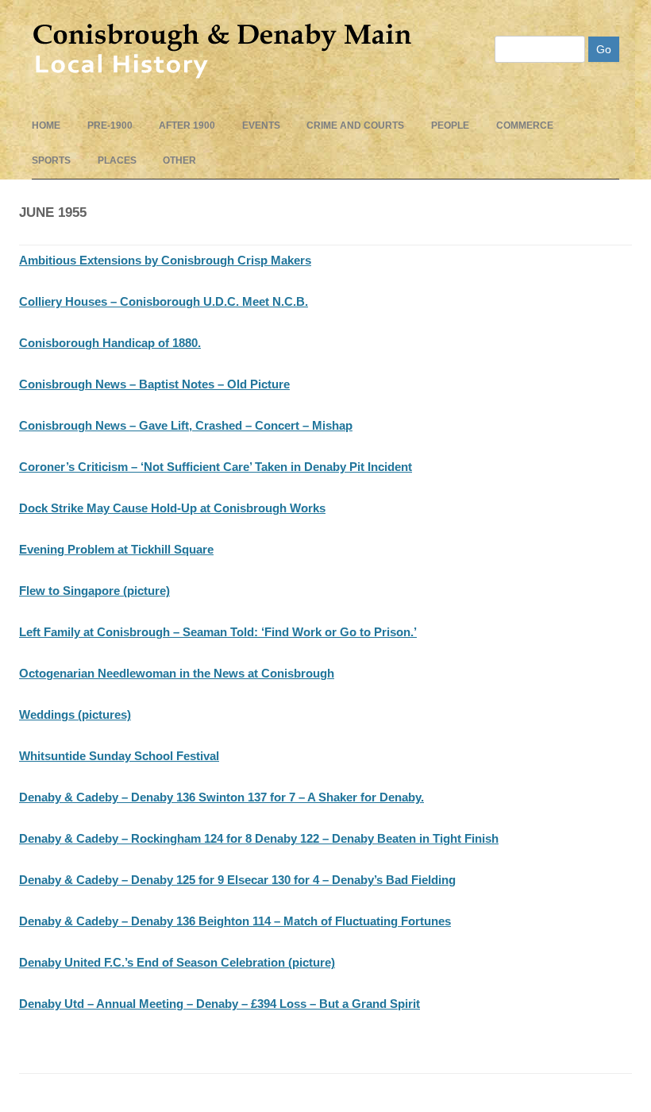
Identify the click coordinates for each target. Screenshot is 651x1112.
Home (46, 125)
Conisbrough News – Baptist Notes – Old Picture (154, 384)
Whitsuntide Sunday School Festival (119, 756)
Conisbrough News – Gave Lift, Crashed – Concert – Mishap (185, 425)
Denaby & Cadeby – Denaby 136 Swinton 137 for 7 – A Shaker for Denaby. (221, 797)
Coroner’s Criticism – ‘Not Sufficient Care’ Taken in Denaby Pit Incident (215, 466)
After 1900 (187, 125)
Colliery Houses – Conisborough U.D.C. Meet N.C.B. (163, 301)
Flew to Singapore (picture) (94, 590)
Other (179, 160)
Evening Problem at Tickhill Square (116, 549)
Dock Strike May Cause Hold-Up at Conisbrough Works (172, 508)
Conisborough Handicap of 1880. (110, 342)
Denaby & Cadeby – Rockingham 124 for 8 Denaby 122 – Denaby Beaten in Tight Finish (259, 838)
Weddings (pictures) (75, 714)
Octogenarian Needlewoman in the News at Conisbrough (176, 673)
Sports (51, 160)
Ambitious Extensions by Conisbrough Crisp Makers (165, 260)
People (450, 125)
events (261, 125)
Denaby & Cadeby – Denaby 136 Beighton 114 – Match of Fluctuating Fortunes (235, 921)
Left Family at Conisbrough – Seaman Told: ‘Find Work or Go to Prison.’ (218, 632)
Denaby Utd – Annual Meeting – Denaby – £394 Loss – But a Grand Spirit (219, 1003)
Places (117, 160)
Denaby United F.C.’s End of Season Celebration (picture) (177, 962)
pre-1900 (110, 125)
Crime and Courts (355, 125)
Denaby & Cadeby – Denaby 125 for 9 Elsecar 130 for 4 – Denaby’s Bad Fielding (237, 879)
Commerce (524, 125)
